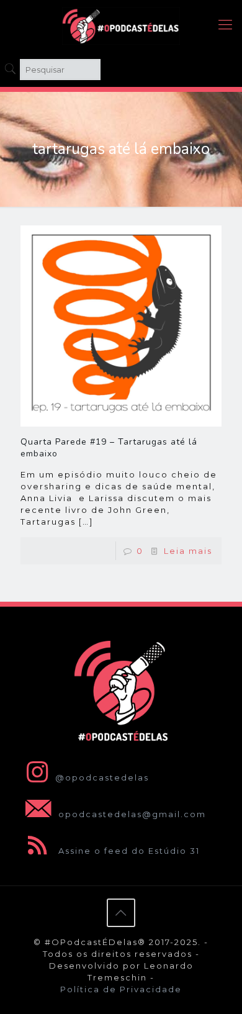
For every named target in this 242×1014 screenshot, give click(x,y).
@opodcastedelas (102, 777)
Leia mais (188, 551)
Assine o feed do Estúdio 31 (127, 851)
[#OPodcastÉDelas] (121, 24)
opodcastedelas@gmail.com (130, 814)
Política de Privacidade (121, 989)
